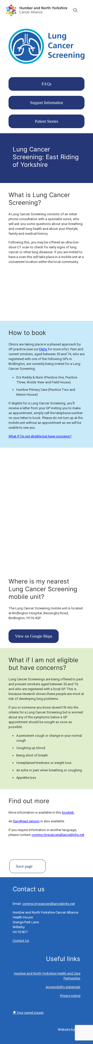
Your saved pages (30, 1013)
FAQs (43, 349)
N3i (77, 1029)
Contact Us (21, 941)
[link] (46, 46)
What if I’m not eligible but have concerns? (40, 436)
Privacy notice (70, 996)
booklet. (68, 812)
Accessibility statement (63, 987)
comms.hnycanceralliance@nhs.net (58, 835)
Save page (24, 866)
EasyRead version (26, 821)
